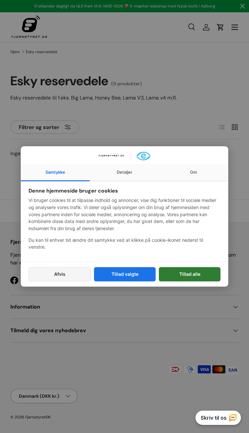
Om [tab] (193, 172)
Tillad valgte (125, 274)
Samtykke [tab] (55, 172)
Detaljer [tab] (124, 172)
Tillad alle (189, 274)
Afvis (59, 274)
